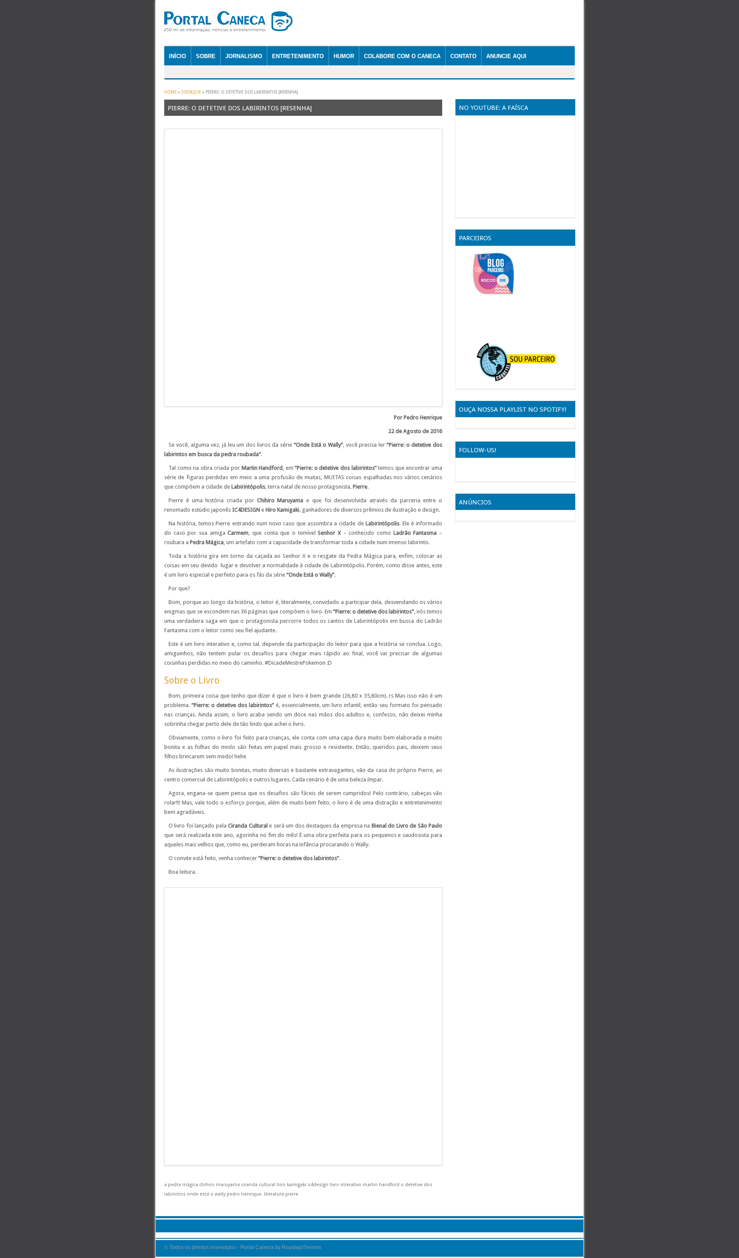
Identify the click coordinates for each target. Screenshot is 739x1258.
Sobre (206, 56)
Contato (463, 56)
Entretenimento (298, 56)
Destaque (191, 92)
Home (170, 92)
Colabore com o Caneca (402, 56)
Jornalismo (243, 56)
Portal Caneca (257, 1247)
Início (177, 56)
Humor (344, 56)
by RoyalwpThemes (298, 1247)
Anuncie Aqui (506, 56)
